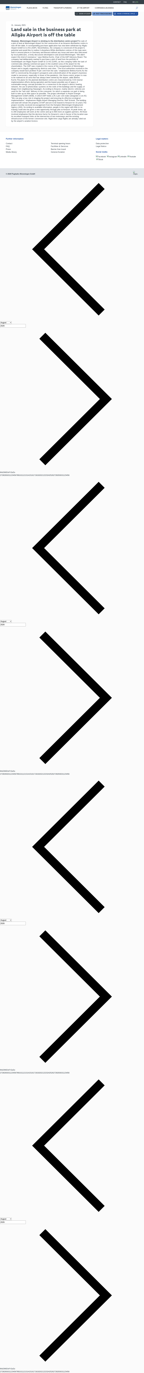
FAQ (125, 2)
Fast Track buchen (103, 14)
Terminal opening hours (60, 143)
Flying (45, 8)
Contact (117, 2)
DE (134, 2)
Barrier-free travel (58, 149)
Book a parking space (125, 14)
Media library (11, 152)
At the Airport (83, 8)
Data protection (102, 143)
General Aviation (58, 152)
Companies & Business (104, 8)
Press (8, 149)
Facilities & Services (59, 146)
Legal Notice (101, 146)
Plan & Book (32, 8)
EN (137, 2)
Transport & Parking (63, 8)
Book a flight (84, 14)
